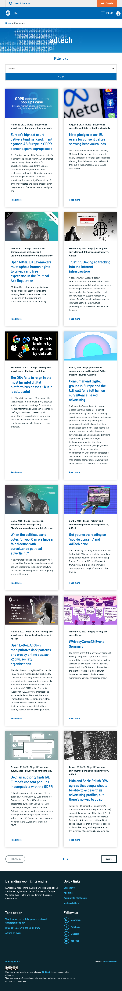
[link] (118, 13)
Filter (61, 76)
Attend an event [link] (13, 933)
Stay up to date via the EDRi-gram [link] (22, 928)
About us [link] (68, 893)
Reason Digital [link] (110, 961)
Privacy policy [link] (12, 961)
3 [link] (67, 859)
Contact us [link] (69, 888)
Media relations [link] (71, 903)
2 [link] (63, 859)
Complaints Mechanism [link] (75, 898)
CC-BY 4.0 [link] (46, 972)
